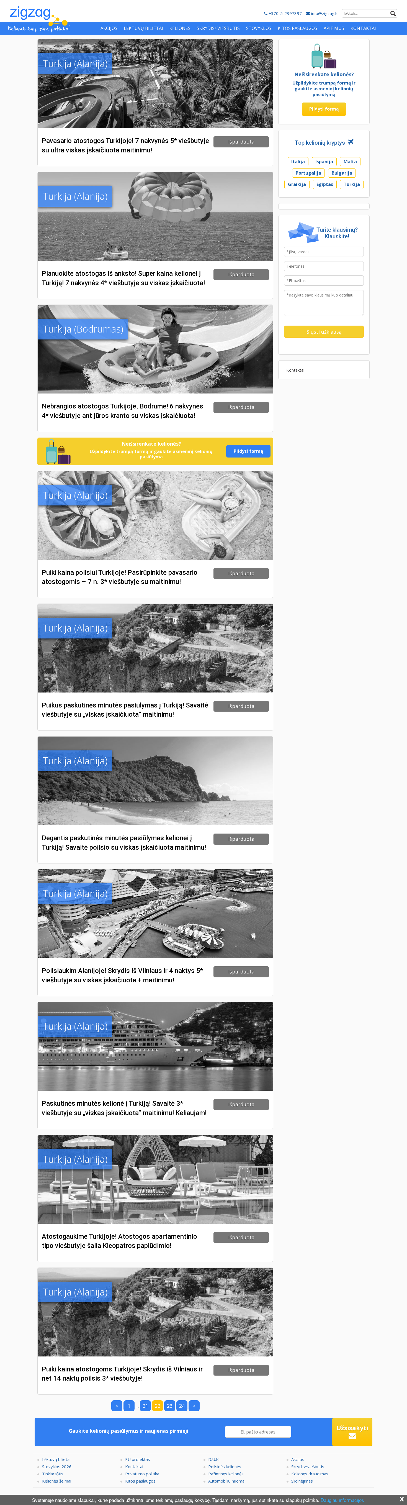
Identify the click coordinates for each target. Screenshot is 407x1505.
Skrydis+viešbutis (307, 1466)
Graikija (297, 184)
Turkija (352, 184)
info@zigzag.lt (324, 13)
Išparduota (241, 141)
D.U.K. (214, 1459)
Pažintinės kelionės (226, 1473)
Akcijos (297, 1459)
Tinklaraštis (52, 1473)
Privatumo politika (142, 1473)
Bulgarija (342, 173)
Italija (298, 162)
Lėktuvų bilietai (56, 1459)
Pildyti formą (248, 451)
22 (157, 1405)
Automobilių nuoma (226, 1481)
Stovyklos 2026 (56, 1466)
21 (145, 1405)
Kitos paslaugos (140, 1481)
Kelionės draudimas (309, 1473)
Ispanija (324, 162)
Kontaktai (295, 370)
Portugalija (308, 173)
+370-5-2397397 (284, 13)
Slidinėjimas (302, 1481)
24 (182, 1405)
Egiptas (324, 184)
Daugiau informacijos (342, 1499)
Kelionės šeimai (56, 1481)
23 (169, 1405)
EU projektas (137, 1459)
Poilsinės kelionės (224, 1466)
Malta (350, 162)
